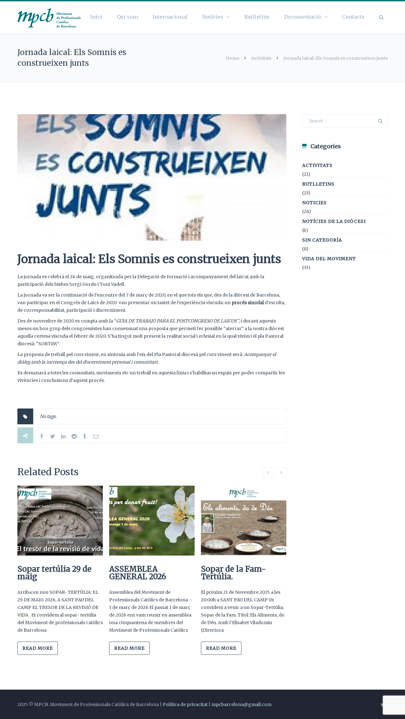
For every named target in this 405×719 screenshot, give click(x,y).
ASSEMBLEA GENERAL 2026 (137, 572)
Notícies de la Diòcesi (334, 221)
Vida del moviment (329, 258)
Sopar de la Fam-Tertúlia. (233, 572)
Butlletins (257, 17)
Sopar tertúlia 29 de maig (54, 572)
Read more (37, 648)
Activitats (261, 58)
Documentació (302, 17)
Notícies (212, 17)
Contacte (353, 17)
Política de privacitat (185, 704)
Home (232, 58)
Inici (96, 17)
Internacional (170, 17)
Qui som (127, 17)
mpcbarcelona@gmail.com (241, 704)
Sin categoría (322, 240)
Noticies (314, 203)
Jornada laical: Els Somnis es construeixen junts (149, 259)
